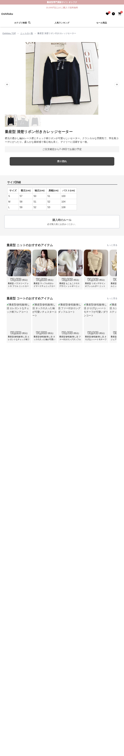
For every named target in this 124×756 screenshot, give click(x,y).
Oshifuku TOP (9, 33)
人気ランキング (62, 22)
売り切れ (62, 161)
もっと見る (112, 245)
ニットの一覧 (26, 33)
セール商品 (101, 22)
